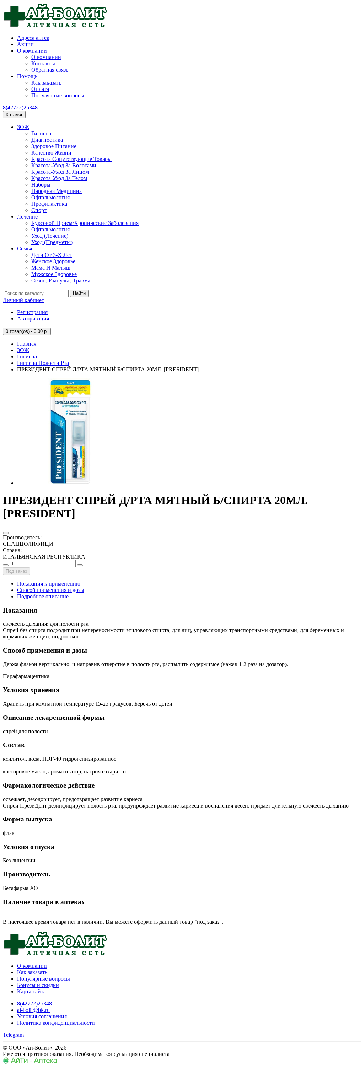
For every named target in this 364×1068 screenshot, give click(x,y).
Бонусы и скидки (38, 985)
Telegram (13, 1035)
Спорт (39, 210)
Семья (24, 249)
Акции (25, 44)
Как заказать (46, 83)
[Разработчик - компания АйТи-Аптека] (30, 1062)
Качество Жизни (51, 153)
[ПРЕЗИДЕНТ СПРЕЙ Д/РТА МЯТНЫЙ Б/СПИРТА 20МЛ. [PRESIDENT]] (70, 483)
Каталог (14, 114)
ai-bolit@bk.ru (33, 1010)
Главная (26, 344)
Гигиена (41, 133)
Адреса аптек (33, 38)
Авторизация (33, 318)
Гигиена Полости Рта (43, 363)
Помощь (27, 76)
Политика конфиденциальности (56, 1023)
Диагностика (47, 140)
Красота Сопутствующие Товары (71, 159)
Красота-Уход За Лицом (60, 172)
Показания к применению (48, 584)
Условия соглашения (42, 1016)
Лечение (27, 217)
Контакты (43, 63)
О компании (32, 51)
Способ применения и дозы (50, 590)
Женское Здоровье (53, 261)
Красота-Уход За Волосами (63, 165)
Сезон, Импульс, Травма (60, 280)
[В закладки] (6, 533)
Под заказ (16, 571)
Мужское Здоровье (54, 274)
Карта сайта (31, 991)
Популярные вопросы (57, 95)
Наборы (40, 185)
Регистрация (32, 312)
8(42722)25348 (20, 107)
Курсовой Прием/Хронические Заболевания (85, 223)
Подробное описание (43, 596)
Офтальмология (50, 197)
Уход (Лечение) (49, 236)
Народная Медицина (56, 191)
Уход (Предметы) (52, 242)
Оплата (40, 89)
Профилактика (49, 204)
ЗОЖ (23, 127)
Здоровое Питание (53, 146)
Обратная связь (49, 70)
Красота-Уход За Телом (59, 178)
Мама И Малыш (50, 268)
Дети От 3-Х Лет (51, 255)
